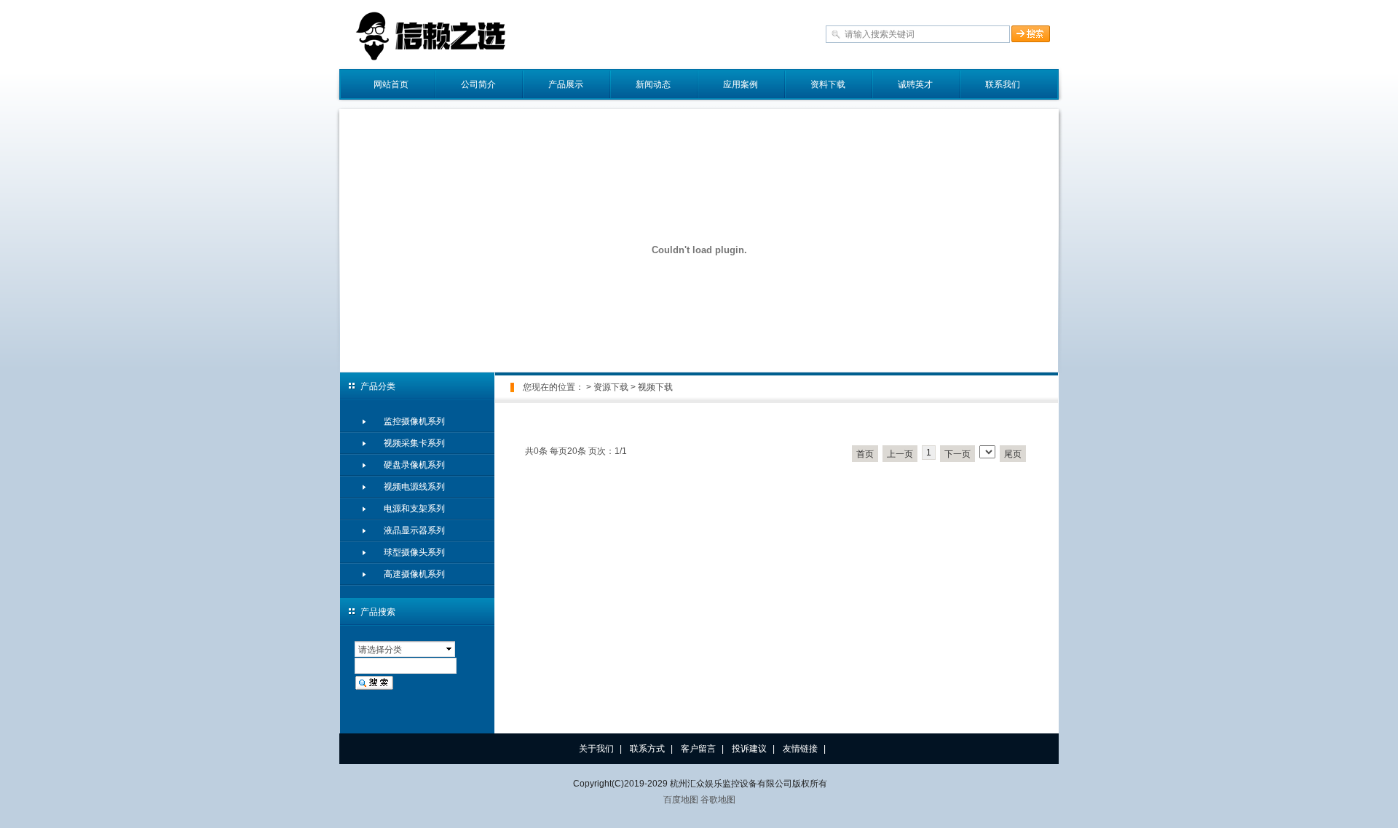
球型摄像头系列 (414, 552)
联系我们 (1002, 84)
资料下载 (827, 84)
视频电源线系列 (414, 487)
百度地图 (680, 800)
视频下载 (655, 387)
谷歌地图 (717, 800)
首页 (865, 454)
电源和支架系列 (414, 508)
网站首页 (391, 84)
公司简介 (478, 84)
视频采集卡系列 (414, 443)
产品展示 (565, 84)
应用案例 (740, 84)
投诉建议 (749, 749)
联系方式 (647, 749)
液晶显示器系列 (414, 530)
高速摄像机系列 (414, 574)
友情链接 (800, 749)
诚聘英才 (915, 84)
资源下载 (610, 387)
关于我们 (596, 749)
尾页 (1013, 454)
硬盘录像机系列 (414, 465)
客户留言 (698, 749)
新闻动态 (653, 84)
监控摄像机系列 (414, 421)
